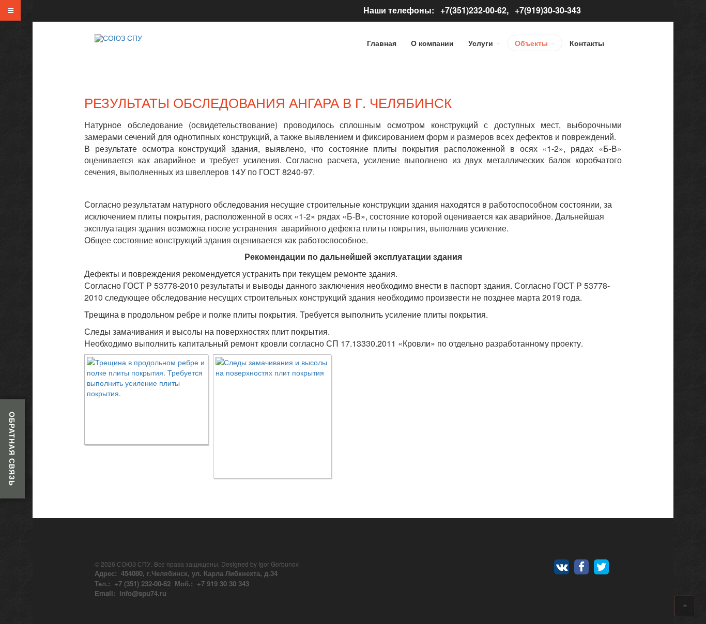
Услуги (481, 43)
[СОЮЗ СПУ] (118, 38)
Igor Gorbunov (278, 563)
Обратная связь (12, 449)
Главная (381, 43)
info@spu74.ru (142, 593)
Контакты (587, 43)
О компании (432, 43)
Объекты (532, 43)
